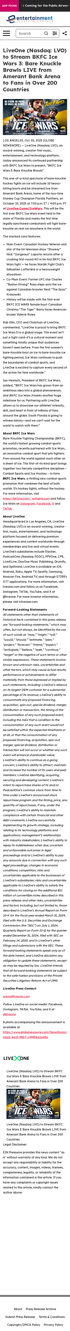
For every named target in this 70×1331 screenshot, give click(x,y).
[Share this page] (64, 33)
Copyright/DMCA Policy (23, 1325)
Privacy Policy (53, 1325)
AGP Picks (9, 5)
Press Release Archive (41, 1309)
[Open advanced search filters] (54, 33)
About (18, 1309)
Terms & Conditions (52, 1317)
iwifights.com (41, 498)
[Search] (46, 33)
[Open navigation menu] (6, 33)
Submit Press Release (20, 1317)
